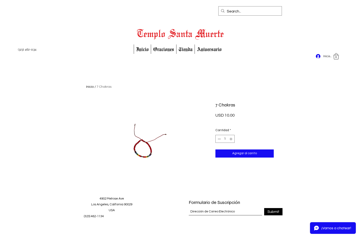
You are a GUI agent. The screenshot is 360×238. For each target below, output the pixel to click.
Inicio (90, 86)
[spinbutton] (225, 139)
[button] (336, 56)
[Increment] (231, 139)
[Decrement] (219, 139)
